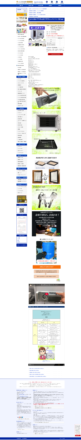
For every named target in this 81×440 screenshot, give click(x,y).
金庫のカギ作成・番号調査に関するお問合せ (37, 374)
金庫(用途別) (31, 16)
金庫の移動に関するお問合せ (34, 370)
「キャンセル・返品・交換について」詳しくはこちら (41, 422)
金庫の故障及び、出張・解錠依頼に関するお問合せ (38, 376)
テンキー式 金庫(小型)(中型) (41, 14)
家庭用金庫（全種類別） (32, 10)
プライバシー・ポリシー (21, 429)
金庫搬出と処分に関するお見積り (35, 372)
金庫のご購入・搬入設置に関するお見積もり (37, 368)
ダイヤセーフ (37, 8)
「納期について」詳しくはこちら (38, 433)
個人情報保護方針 (24, 438)
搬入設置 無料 (36, 16)
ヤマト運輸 (18, 238)
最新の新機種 (39, 12)
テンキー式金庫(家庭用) (43, 8)
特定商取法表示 (19, 438)
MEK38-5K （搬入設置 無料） (53, 47)
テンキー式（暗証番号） (40, 10)
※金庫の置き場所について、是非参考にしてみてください (46, 361)
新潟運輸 (18, 240)
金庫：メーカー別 (31, 8)
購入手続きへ (78, 435)
